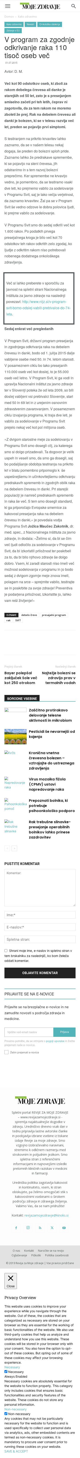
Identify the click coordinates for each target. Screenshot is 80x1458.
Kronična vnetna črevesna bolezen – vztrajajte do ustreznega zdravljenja (51, 760)
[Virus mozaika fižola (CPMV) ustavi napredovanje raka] (15, 784)
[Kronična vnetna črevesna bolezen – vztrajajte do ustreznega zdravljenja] (15, 758)
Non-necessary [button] (15, 1409)
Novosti (30, 24)
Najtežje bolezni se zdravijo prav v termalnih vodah (59, 678)
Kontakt (29, 1251)
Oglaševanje (19, 1255)
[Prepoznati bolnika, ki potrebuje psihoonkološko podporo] (15, 805)
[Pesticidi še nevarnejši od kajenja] (15, 736)
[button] (7, 6)
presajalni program (54, 615)
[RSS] (40, 1228)
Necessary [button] (12, 1367)
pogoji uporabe (55, 1041)
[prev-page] (7, 848)
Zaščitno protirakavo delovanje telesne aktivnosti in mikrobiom (50, 715)
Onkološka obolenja (49, 24)
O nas (16, 1251)
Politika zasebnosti (57, 1255)
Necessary (16, 1372)
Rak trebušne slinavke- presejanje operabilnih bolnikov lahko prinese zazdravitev (50, 829)
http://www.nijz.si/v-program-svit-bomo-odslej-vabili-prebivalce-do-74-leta (38, 308)
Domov (9, 16)
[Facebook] (16, 1228)
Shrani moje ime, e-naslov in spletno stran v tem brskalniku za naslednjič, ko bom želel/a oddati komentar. (38, 956)
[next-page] (14, 848)
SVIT (18, 620)
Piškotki (36, 1255)
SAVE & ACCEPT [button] (16, 1451)
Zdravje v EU (13, 30)
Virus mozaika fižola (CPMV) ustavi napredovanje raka (47, 784)
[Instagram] (28, 1227)
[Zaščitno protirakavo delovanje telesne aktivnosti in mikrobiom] (15, 715)
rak (8, 620)
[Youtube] (64, 1228)
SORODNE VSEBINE (22, 698)
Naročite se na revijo (51, 1251)
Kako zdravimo (27, 16)
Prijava (64, 1032)
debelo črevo (29, 615)
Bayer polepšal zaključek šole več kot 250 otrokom (20, 678)
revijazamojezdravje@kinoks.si (46, 1215)
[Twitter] (52, 1228)
